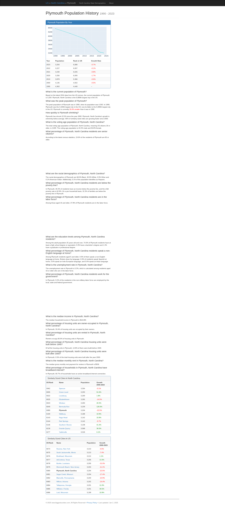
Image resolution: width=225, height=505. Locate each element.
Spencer (62, 388)
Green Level (63, 392)
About (111, 3)
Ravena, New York (63, 449)
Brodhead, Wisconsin (64, 456)
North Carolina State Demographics (92, 3)
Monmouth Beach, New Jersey (67, 467)
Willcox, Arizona (62, 481)
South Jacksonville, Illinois (66, 452)
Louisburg (62, 396)
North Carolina (58, 3)
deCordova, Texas (63, 460)
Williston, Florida (62, 489)
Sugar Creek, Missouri (64, 474)
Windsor (62, 403)
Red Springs (63, 421)
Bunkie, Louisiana (63, 463)
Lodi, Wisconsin (62, 492)
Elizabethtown (64, 399)
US (47, 3)
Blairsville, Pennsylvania (65, 478)
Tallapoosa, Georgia (63, 485)
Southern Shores (65, 425)
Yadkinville (63, 432)
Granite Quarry (64, 428)
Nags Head (63, 417)
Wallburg (62, 414)
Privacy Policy (92, 503)
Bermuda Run (64, 407)
